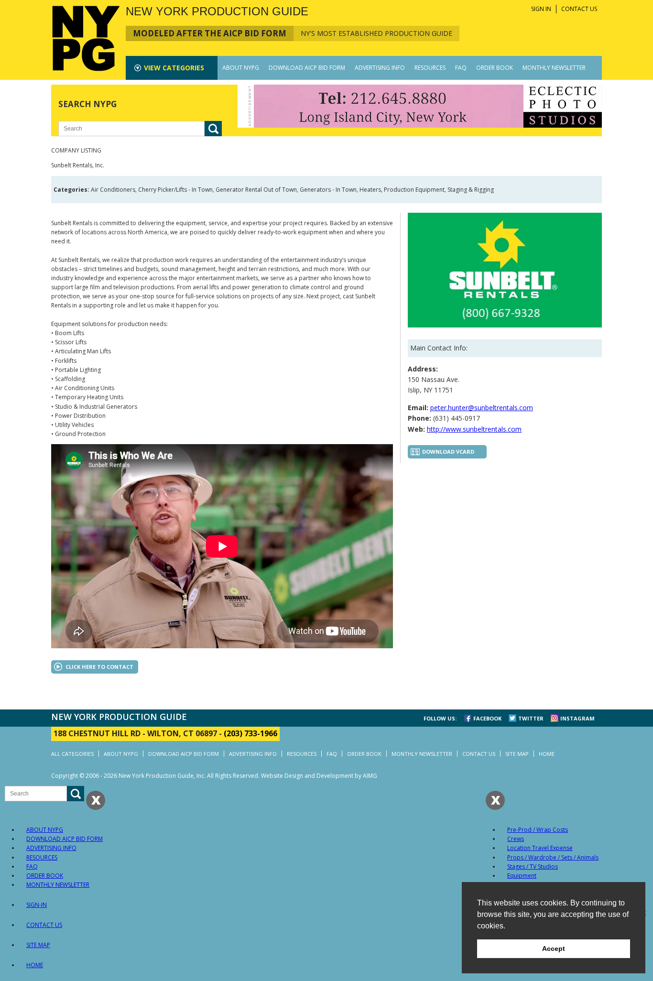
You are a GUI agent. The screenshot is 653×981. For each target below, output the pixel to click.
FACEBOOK (487, 718)
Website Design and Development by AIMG (319, 776)
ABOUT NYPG (240, 68)
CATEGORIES (174, 67)
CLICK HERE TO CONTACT (99, 666)
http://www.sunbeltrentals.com (474, 429)
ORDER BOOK (494, 68)
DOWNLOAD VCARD (448, 451)
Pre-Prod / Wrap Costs (537, 830)
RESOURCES (430, 68)
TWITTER (531, 718)
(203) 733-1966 (250, 733)
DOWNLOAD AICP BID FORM (307, 68)
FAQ (461, 68)
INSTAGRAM (577, 718)
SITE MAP (517, 753)
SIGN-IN (36, 905)
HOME (547, 753)
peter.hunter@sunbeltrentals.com (481, 407)
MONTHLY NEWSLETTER (554, 68)
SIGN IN (541, 9)
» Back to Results (573, 156)
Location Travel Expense (540, 848)
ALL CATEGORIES (72, 753)
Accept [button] (553, 948)
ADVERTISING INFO (380, 68)
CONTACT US (579, 9)
